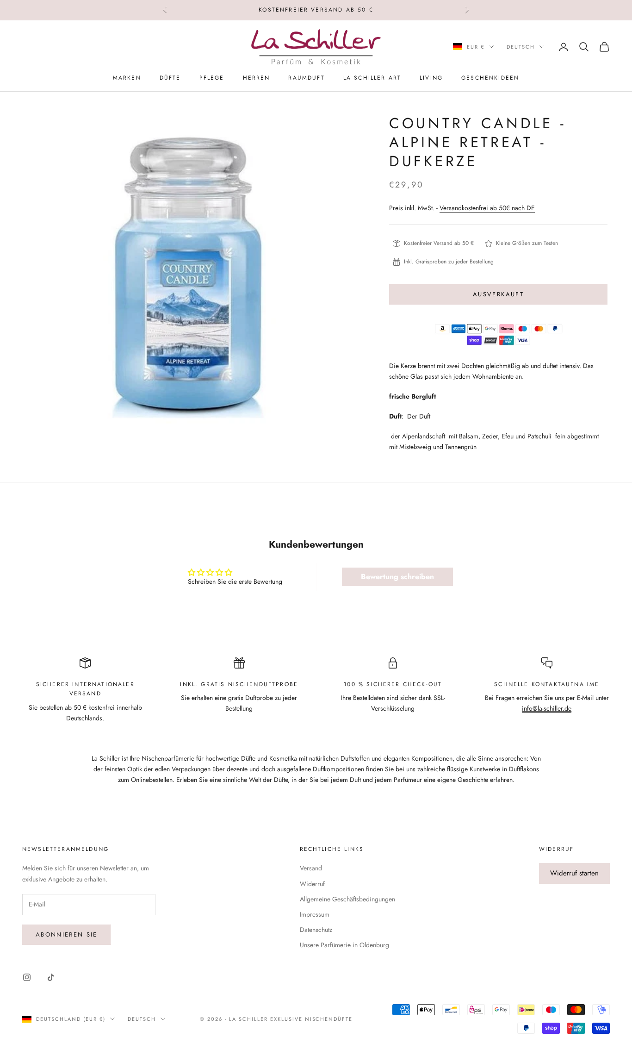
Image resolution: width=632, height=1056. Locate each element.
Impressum (314, 914)
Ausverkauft (498, 294)
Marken (127, 78)
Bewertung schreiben (397, 576)
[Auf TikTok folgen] (51, 977)
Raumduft (306, 78)
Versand (311, 868)
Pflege (211, 78)
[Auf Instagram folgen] (26, 977)
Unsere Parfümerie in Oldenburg (344, 945)
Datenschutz (316, 929)
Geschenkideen (490, 78)
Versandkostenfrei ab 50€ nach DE (487, 207)
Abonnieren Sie (67, 934)
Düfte (170, 78)
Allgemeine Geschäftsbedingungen (347, 899)
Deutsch (521, 46)
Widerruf (312, 883)
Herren (256, 78)
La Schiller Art (372, 78)
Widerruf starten (574, 873)
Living (431, 78)
